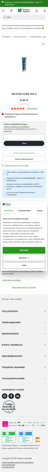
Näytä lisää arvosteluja (12, 280)
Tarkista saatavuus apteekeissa (16, 127)
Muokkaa (22, 258)
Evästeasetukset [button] (8, 465)
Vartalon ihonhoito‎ (20, 37)
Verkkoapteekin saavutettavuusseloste (18, 462)
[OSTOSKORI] (44, 10)
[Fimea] (9, 437)
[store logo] (24, 11)
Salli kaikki (24, 250)
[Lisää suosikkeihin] (43, 44)
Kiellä (24, 265)
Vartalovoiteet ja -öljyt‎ (38, 37)
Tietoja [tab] (39, 211)
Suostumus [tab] (8, 211)
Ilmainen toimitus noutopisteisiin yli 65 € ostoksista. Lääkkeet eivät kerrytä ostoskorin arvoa (24, 186)
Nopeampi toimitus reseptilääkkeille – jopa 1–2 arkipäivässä (25, 179)
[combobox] (24, 17)
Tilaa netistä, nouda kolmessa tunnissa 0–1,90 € (25, 173)
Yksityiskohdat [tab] (24, 211)
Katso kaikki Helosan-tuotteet (24, 287)
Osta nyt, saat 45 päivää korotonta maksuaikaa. (21, 193)
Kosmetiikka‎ (6, 37)
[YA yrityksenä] (9, 407)
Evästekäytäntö (8, 467)
